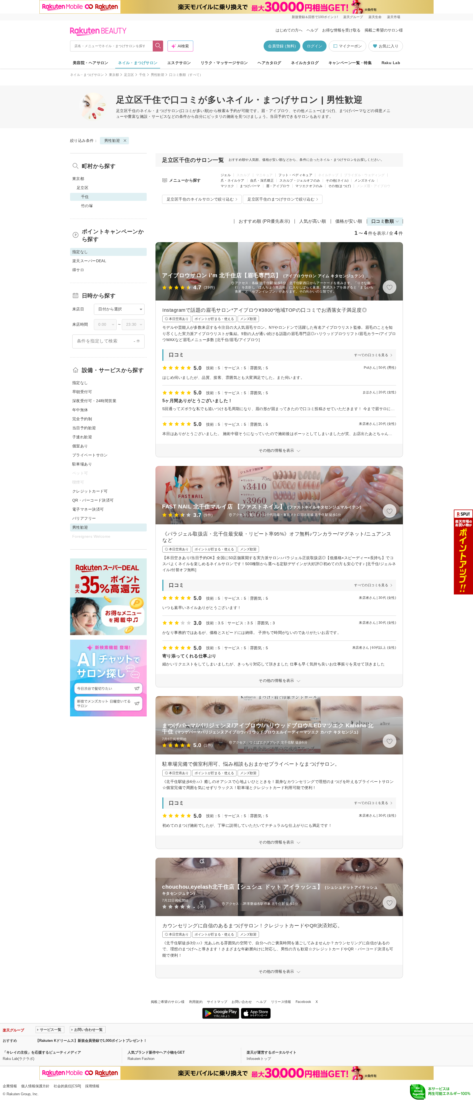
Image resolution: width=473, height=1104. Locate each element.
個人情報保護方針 (35, 1086)
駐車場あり (82, 464)
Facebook (303, 1002)
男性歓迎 (157, 75)
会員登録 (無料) (282, 46)
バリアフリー (84, 518)
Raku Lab (391, 63)
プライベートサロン (90, 455)
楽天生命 (375, 17)
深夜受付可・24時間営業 (94, 401)
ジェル (226, 175)
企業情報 (10, 1086)
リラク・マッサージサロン (224, 63)
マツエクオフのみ (308, 186)
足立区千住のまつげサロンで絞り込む (281, 199)
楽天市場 (393, 17)
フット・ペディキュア (295, 175)
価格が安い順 (348, 221)
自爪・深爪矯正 (262, 180)
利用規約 (196, 1002)
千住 (142, 75)
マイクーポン (350, 46)
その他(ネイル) (337, 180)
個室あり (80, 446)
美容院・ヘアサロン (90, 63)
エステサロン (179, 63)
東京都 (114, 75)
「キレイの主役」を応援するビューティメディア (42, 1052)
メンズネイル (364, 180)
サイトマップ (217, 1002)
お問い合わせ (242, 1002)
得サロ (78, 270)
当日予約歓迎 (84, 428)
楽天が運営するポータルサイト (271, 1052)
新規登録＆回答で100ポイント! (315, 17)
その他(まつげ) (339, 186)
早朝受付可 (82, 392)
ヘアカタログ (269, 63)
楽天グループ (353, 17)
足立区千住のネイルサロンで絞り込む (200, 199)
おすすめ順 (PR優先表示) (264, 221)
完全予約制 (82, 419)
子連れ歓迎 (82, 437)
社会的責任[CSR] (67, 1086)
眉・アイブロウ (278, 186)
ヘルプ (312, 30)
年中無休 (80, 410)
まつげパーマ (250, 186)
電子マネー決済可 (88, 509)
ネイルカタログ (305, 63)
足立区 (129, 75)
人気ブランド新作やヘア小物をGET (156, 1052)
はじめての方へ (289, 30)
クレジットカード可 (90, 491)
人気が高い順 (312, 221)
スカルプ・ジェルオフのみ (299, 180)
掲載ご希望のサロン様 (384, 30)
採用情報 (92, 1086)
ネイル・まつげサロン (137, 63)
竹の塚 (87, 206)
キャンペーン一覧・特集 (350, 63)
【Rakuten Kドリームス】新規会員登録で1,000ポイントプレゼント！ (91, 1041)
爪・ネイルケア (232, 180)
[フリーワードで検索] (158, 46)
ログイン (314, 46)
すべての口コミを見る (371, 355)
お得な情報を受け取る (341, 30)
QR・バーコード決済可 (93, 500)
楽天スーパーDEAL (89, 261)
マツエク (227, 186)
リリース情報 (281, 1002)
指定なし (80, 383)
